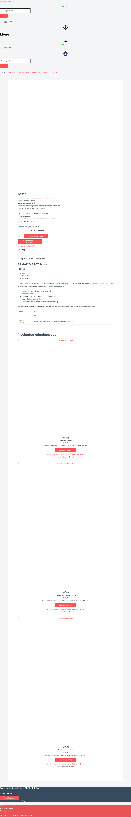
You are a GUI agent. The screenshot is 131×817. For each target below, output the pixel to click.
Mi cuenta (36, 72)
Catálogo (11, 72)
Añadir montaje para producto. (33, 213)
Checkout (54, 72)
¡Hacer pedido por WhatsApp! (29, 241)
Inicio (3, 72)
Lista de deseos (23, 72)
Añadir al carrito (36, 236)
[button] (65, 41)
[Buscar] (4, 16)
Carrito (45, 72)
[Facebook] (21, 249)
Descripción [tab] (22, 259)
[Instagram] (24, 249)
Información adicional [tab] (36, 259)
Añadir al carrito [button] (65, 450)
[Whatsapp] (19, 249)
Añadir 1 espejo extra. (30, 227)
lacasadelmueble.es (7, 1)
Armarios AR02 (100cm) (26, 246)
